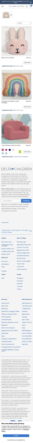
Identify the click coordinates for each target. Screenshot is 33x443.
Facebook (20, 281)
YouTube (20, 286)
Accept (16, 435)
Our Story (4, 261)
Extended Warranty (23, 256)
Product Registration (23, 253)
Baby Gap (4, 309)
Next (8, 296)
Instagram (20, 278)
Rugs (2, 336)
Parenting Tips (21, 242)
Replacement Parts (23, 250)
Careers (4, 271)
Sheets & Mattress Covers (9, 322)
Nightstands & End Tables (9, 330)
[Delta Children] (16, 169)
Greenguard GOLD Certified (7, 245)
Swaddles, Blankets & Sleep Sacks (10, 350)
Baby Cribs (4, 306)
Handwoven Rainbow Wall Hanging (10, 102)
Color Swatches (22, 269)
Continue (26, 201)
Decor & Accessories (8, 328)
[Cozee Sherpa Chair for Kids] (16, 129)
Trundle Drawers (6, 341)
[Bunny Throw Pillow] (16, 41)
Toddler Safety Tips (7, 251)
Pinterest (20, 284)
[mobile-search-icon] (27, 6)
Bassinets (4, 325)
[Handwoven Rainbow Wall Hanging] (16, 85)
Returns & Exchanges (23, 261)
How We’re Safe (6, 242)
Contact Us (20, 266)
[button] (2, 153)
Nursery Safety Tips (7, 249)
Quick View (27, 62)
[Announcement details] (31, 231)
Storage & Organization (8, 339)
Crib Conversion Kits (7, 344)
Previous (4, 296)
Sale (2, 278)
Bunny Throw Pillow (7, 58)
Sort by (20, 23)
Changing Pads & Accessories (10, 347)
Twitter (19, 289)
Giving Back (5, 264)
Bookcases (4, 333)
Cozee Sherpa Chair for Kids (10, 145)
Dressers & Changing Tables (10, 311)
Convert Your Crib (22, 247)
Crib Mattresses (6, 320)
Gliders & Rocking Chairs (9, 314)
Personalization (6, 317)
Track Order (20, 264)
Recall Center (5, 254)
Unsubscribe (4, 222)
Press (3, 267)
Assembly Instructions (24, 245)
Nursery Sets (5, 303)
